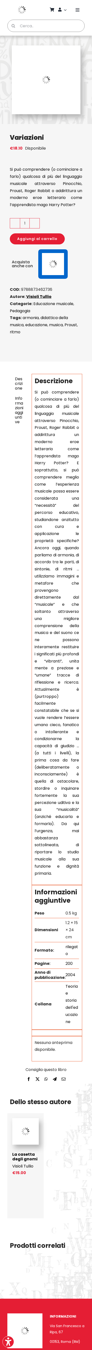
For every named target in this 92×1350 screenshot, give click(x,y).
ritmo (15, 332)
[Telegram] (54, 1079)
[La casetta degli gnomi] (25, 1120)
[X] (37, 1079)
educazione (36, 325)
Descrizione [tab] (19, 383)
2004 (70, 975)
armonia (31, 318)
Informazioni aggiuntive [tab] (19, 410)
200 (69, 963)
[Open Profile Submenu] (66, 10)
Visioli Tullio (39, 296)
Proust (71, 325)
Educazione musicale (53, 304)
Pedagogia (20, 311)
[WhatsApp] (46, 1079)
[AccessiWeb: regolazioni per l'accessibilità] (8, 1342)
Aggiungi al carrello (37, 238)
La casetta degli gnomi (25, 1157)
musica (56, 325)
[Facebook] (28, 1079)
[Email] (63, 1079)
